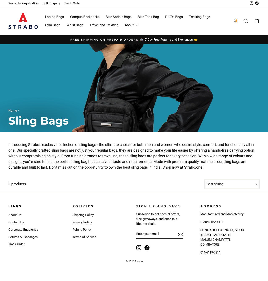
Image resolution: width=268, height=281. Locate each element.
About (129, 25)
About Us (14, 215)
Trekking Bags (199, 17)
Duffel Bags (174, 17)
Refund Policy (81, 230)
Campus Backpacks (84, 17)
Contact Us (16, 222)
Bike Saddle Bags (118, 17)
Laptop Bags (54, 17)
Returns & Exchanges (23, 237)
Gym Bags (52, 25)
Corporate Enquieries (23, 230)
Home (12, 110)
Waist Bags (75, 25)
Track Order (72, 3)
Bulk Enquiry (51, 3)
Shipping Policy (83, 215)
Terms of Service (84, 237)
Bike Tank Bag (148, 17)
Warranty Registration (23, 3)
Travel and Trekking (104, 25)
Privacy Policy (82, 222)
